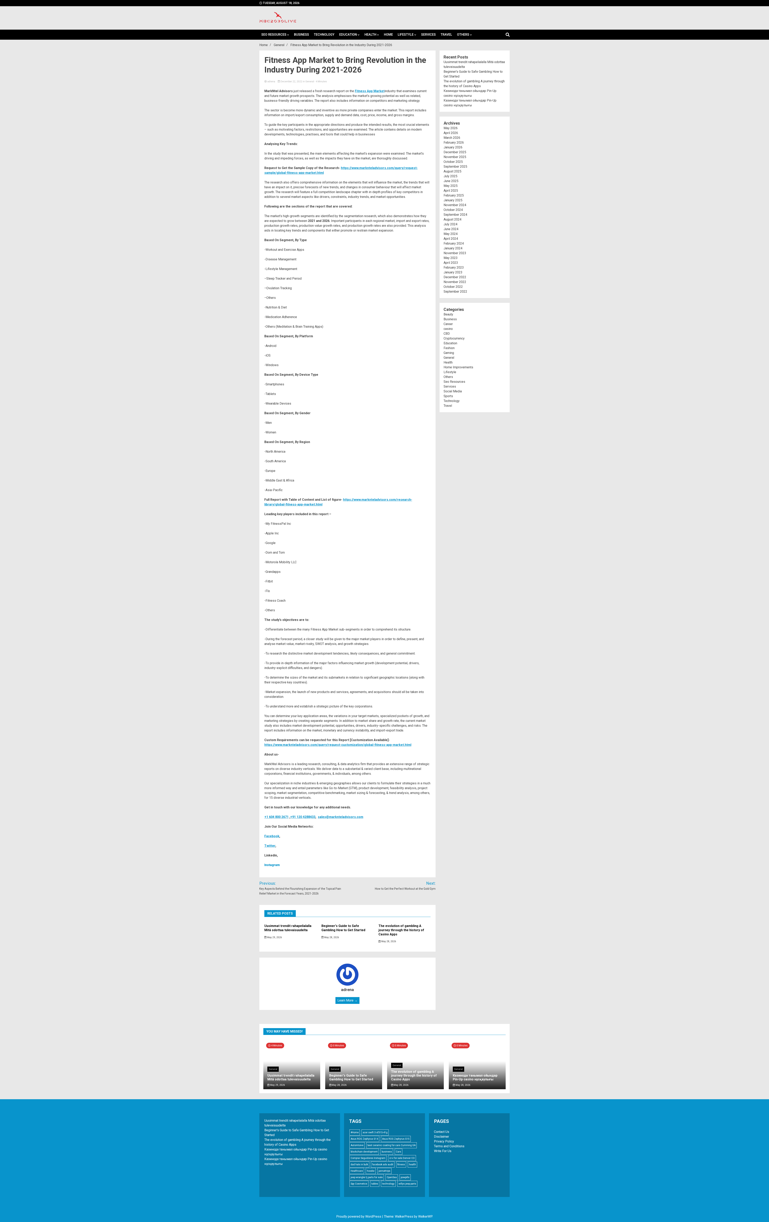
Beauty (448, 314)
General (309, 81)
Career (448, 324)
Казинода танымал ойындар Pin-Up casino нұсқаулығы (475, 1077)
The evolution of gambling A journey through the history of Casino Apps (401, 930)
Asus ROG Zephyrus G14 (364, 1138)
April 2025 (451, 190)
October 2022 (453, 287)
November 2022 (455, 282)
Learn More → (347, 1000)
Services (428, 34)
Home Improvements (458, 367)
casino (448, 329)
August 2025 (452, 171)
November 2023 (455, 253)
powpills (405, 1177)
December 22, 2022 (291, 81)
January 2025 (453, 200)
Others (463, 34)
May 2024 (451, 234)
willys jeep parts (407, 1183)
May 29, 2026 (274, 937)
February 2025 (454, 195)
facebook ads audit (382, 1164)
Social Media (453, 391)
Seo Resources (273, 34)
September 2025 (455, 166)
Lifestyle (406, 34)
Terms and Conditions (449, 1146)
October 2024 (453, 210)
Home (388, 34)
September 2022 (455, 291)
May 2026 (451, 128)
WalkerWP (425, 1216)
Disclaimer (441, 1136)
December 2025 (455, 152)
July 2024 (450, 224)
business (387, 1151)
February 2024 (454, 243)
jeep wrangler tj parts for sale (367, 1177)
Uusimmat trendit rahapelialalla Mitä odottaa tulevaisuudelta (287, 928)
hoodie (370, 1171)
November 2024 (455, 205)
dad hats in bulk (359, 1164)
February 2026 (454, 142)
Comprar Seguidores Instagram (368, 1158)
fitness (401, 1164)
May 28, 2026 (331, 937)
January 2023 (453, 272)
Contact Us (441, 1132)
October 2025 (453, 162)
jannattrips (384, 1171)
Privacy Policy (444, 1141)
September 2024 (455, 215)
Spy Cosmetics (359, 1183)
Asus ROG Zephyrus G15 (396, 1138)
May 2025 (451, 186)
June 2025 (451, 181)
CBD (447, 333)
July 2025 (450, 176)
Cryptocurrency (454, 338)
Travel (446, 34)
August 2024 (452, 219)
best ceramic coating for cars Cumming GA (391, 1145)
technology (388, 1183)
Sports (448, 396)
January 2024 (453, 248)
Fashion (449, 348)
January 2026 (453, 147)
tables (374, 1183)
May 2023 (451, 258)
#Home (355, 1132)
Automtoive (357, 1145)
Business (301, 34)
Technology (324, 34)
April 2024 (451, 239)
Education (348, 34)
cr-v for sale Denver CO (402, 1158)
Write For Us (442, 1151)
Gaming (449, 353)
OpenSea (392, 1177)
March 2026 (452, 138)
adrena (271, 81)
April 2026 (451, 133)
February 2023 (454, 267)
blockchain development (364, 1151)
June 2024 (451, 229)
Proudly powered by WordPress (359, 1216)
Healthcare (357, 1171)
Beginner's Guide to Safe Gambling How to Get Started (343, 928)
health (412, 1164)
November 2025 (455, 157)
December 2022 (455, 277)
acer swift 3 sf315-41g (375, 1132)
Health (370, 34)
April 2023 (451, 263)
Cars (398, 1151)
